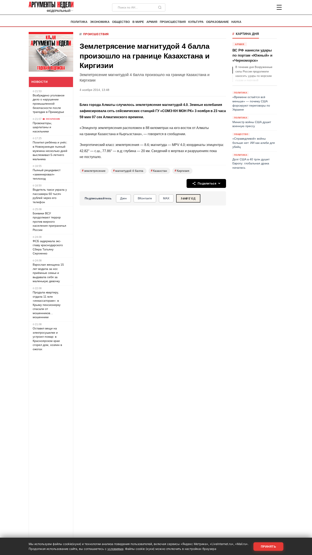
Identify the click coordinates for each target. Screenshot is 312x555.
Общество (121, 22)
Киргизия (182, 170)
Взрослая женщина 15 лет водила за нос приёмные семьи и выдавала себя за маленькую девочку (48, 273)
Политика (79, 22)
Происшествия (173, 22)
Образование (217, 22)
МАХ (166, 198)
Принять (268, 546)
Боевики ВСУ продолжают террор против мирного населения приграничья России (49, 222)
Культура (196, 22)
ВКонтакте (145, 198)
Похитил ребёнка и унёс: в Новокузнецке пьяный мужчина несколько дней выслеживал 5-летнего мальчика (50, 151)
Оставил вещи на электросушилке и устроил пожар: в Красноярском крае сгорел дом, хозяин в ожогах (47, 339)
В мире (138, 22)
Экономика (100, 22)
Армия (151, 22)
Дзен (123, 198)
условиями (115, 549)
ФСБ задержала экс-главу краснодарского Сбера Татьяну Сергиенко (48, 247)
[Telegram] (257, 7)
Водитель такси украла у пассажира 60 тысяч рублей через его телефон (50, 196)
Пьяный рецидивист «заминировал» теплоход (46, 174)
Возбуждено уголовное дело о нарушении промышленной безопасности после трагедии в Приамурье (49, 104)
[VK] (267, 7)
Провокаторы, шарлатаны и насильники (42, 127)
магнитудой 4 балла (128, 170)
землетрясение (93, 170)
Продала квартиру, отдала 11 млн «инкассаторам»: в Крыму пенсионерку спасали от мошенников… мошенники (46, 305)
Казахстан (159, 170)
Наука (236, 22)
